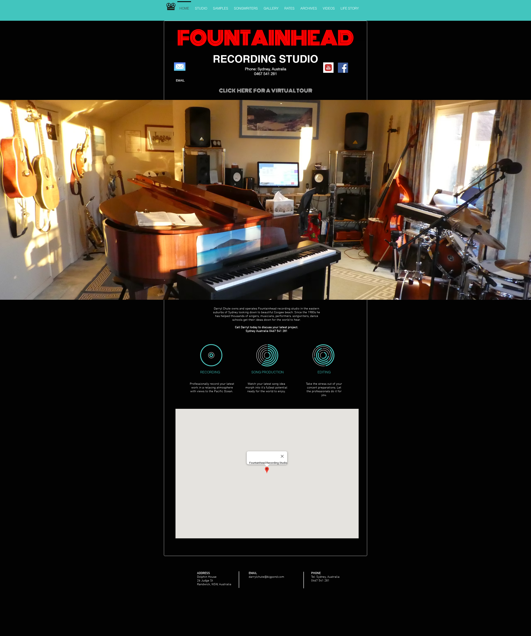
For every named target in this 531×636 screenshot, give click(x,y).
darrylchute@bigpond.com (266, 577)
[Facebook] (343, 68)
